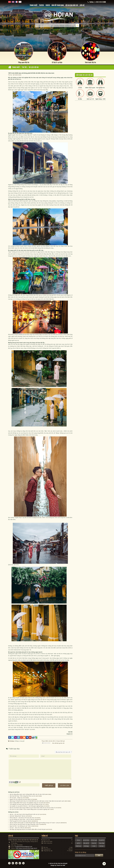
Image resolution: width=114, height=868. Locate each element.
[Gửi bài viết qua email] (30, 737)
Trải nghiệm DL (100, 87)
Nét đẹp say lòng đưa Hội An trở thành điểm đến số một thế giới (28, 829)
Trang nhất (33, 5)
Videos (48, 5)
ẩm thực (101, 846)
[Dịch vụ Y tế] (90, 94)
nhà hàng (86, 846)
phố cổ (78, 843)
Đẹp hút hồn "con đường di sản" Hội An (21, 826)
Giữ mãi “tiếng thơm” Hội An (17, 816)
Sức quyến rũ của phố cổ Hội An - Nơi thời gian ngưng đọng (26, 806)
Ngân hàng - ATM (100, 99)
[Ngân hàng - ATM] (100, 94)
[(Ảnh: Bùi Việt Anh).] (40, 543)
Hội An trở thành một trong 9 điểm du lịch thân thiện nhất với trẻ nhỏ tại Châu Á (32, 807)
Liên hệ (82, 5)
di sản (94, 846)
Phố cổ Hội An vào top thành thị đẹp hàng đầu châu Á (25, 824)
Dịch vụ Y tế (90, 99)
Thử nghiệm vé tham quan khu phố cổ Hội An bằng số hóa (26, 804)
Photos (41, 5)
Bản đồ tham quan (58, 5)
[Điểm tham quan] (90, 83)
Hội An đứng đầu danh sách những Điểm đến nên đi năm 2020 (27, 794)
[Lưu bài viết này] (35, 737)
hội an (78, 840)
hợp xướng (101, 843)
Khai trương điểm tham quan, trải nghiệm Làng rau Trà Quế (26, 802)
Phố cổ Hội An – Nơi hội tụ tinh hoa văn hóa (22, 817)
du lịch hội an (86, 840)
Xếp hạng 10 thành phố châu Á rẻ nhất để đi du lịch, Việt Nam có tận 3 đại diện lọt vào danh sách (37, 801)
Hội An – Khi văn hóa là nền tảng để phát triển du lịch (25, 814)
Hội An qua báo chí (71, 5)
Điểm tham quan (90, 87)
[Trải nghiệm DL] (100, 83)
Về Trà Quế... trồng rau (16, 797)
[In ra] (33, 737)
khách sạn (78, 846)
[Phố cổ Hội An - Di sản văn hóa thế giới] (57, 16)
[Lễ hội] (80, 83)
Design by (58, 865)
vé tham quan (94, 840)
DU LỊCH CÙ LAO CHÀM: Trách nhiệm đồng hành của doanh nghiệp (28, 809)
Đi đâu (80, 99)
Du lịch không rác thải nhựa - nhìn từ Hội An (22, 819)
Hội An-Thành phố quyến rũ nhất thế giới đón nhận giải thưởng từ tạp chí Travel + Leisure (35, 822)
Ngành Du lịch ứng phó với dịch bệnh (20, 799)
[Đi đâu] (80, 94)
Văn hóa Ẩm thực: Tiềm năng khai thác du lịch (22, 796)
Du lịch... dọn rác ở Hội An (17, 827)
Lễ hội (80, 87)
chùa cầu (94, 843)
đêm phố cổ (86, 843)
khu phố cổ (101, 840)
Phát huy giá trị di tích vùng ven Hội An (20, 821)
